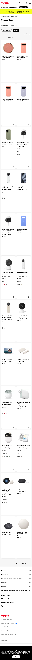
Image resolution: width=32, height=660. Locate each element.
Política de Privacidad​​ (6, 619)
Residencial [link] (4, 16)
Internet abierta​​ (5, 630)
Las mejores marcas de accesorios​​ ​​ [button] (11, 578)
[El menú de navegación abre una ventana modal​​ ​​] (30, 3)
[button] (9, 25)
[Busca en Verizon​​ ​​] (19, 3)
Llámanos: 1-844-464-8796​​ (10, 7)
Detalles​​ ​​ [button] (21, 12)
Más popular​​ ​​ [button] (5, 574)
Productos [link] (10, 16)
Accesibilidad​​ (4, 626)
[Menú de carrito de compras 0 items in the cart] (26, 3)
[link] (16, 563)
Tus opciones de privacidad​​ (8, 623)
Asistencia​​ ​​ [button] (4, 582)
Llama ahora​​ (23, 7)
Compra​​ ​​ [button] (3, 570)
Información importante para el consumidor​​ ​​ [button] (14, 590)
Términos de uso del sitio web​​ (8, 634)
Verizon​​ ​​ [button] (3, 586)
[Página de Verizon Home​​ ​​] (5, 3)
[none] (15, 563)
